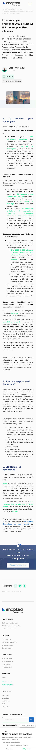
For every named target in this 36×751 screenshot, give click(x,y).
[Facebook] (16, 586)
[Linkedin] (24, 586)
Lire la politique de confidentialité (11, 742)
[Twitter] (20, 586)
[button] (30, 4)
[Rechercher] (31, 719)
